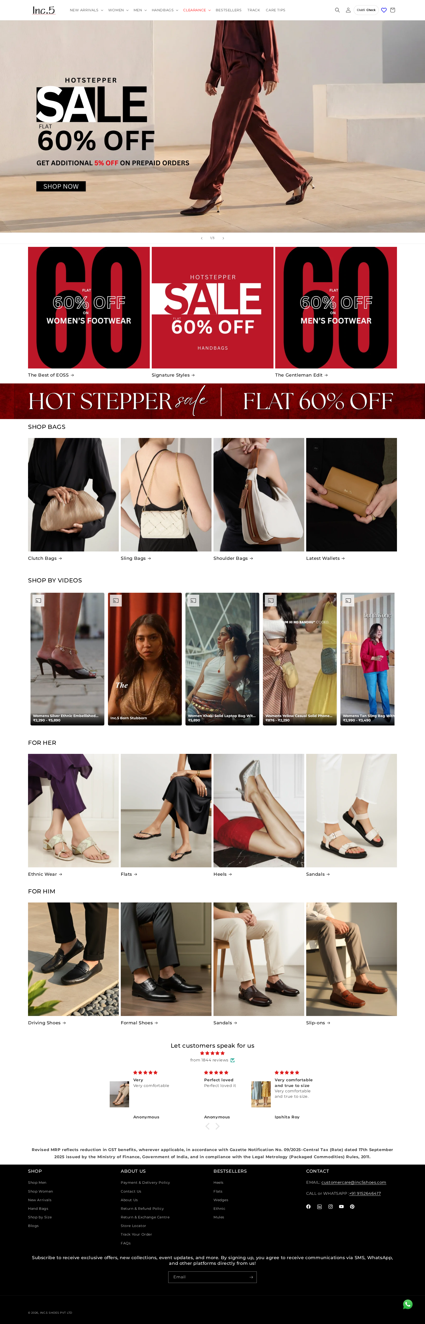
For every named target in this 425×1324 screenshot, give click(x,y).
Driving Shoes (44, 1023)
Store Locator (133, 1226)
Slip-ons (315, 1023)
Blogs (33, 1226)
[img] (212, 1053)
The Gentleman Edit (299, 375)
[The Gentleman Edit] (336, 307)
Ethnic (219, 1208)
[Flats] (166, 810)
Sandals (315, 874)
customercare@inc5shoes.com (353, 1182)
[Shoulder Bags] (258, 494)
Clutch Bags (42, 558)
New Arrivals (39, 1200)
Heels (220, 874)
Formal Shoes (137, 1023)
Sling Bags (133, 558)
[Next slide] (223, 238)
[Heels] (258, 810)
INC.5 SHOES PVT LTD (56, 1312)
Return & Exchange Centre (145, 1217)
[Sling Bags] (166, 494)
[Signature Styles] (212, 307)
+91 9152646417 (365, 1193)
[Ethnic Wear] (73, 810)
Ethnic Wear (42, 874)
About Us (129, 1200)
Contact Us (131, 1191)
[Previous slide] (201, 238)
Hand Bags (38, 1208)
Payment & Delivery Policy (145, 1182)
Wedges (220, 1200)
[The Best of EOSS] (89, 307)
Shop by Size (40, 1217)
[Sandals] (351, 810)
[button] (86, 10)
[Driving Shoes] (73, 959)
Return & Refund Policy (142, 1208)
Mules (218, 1217)
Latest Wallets (323, 558)
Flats (126, 874)
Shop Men (37, 1182)
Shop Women (40, 1191)
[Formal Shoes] (166, 959)
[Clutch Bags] (73, 494)
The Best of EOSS (48, 375)
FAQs (126, 1243)
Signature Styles (171, 375)
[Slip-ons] (351, 959)
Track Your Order (136, 1234)
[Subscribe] (251, 1277)
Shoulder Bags (230, 558)
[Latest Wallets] (351, 494)
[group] (212, 126)
